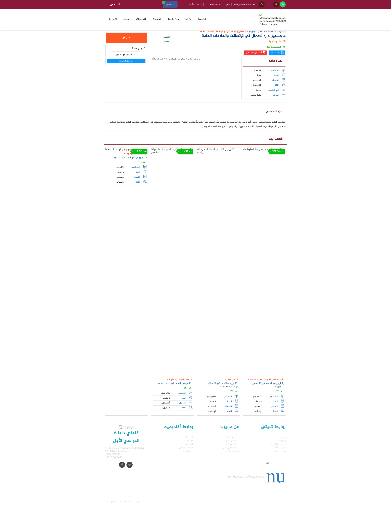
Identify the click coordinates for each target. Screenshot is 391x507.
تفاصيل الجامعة (126, 61)
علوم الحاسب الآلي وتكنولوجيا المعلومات (265, 379)
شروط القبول (188, 444)
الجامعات (272, 31)
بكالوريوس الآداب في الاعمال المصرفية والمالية (223, 385)
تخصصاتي (170, 4)
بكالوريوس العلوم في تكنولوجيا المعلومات (267, 385)
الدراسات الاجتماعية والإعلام (179, 379)
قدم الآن (126, 38)
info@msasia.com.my (244, 4)
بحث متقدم (188, 451)
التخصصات (189, 437)
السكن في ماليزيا (232, 440)
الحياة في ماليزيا (232, 437)
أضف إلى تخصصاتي (254, 53)
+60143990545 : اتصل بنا (220, 4)
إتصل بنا (282, 440)
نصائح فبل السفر (232, 451)
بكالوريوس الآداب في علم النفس (175, 383)
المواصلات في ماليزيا (231, 447)
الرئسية (282, 31)
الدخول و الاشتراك (278, 444)
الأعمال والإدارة (277, 41)
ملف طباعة (275, 53)
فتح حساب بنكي (186, 447)
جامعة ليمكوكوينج (257, 31)
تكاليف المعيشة (232, 444)
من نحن (282, 437)
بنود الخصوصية (279, 451)
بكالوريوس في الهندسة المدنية (130, 158)
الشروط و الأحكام (279, 447)
